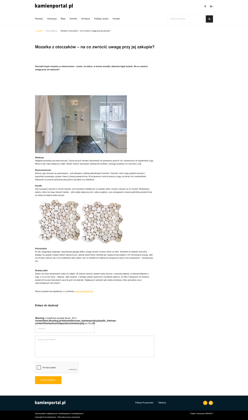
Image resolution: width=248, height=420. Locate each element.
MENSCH (209, 413)
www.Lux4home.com (84, 291)
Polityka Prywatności (144, 403)
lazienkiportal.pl (64, 413)
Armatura (85, 19)
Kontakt (116, 19)
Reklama (162, 403)
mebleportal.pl (51, 413)
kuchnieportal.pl (77, 413)
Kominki (73, 19)
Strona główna (51, 31)
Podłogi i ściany (101, 19)
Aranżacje (52, 19)
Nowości (39, 19)
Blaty (63, 19)
